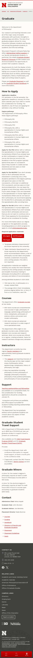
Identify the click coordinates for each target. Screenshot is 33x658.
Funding (7, 519)
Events (4, 602)
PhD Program (6, 240)
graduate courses (24, 302)
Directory (5, 596)
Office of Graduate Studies (11, 588)
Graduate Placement (16, 81)
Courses (7, 516)
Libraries (5, 605)
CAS (8, 11)
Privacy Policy (5, 645)
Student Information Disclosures (9, 646)
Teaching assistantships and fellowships (15, 388)
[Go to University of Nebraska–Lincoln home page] (4, 5)
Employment (6, 599)
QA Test (12, 642)
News (4, 610)
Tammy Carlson (18, 461)
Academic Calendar (8, 580)
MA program (6, 236)
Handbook (7, 522)
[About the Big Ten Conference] (5, 623)
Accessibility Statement (20, 642)
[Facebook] (3, 567)
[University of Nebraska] (15, 623)
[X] (7, 567)
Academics (25, 11)
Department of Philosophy (14, 5)
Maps (3, 607)
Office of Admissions (9, 585)
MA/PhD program (18, 236)
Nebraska (4, 11)
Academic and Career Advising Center (15, 577)
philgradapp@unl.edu (19, 228)
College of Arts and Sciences (15, 2)
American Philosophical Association (14, 582)
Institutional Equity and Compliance (9, 644)
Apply (6, 536)
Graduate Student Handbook (16, 83)
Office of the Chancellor (10, 613)
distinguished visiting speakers (16, 53)
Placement (8, 530)
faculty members (13, 351)
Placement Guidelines (11, 533)
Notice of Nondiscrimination (24, 644)
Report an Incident (8, 617)
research (10, 359)
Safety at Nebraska (12, 645)
